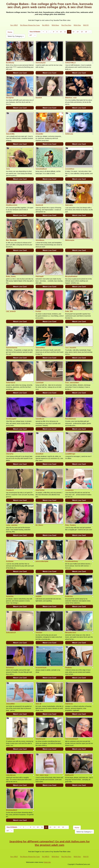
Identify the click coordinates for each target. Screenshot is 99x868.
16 (86, 32)
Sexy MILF (14, 25)
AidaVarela (69, 704)
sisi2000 (38, 596)
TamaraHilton (40, 348)
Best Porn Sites (66, 25)
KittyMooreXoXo (11, 205)
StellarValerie (10, 383)
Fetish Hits (47, 862)
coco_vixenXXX (70, 348)
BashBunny (10, 63)
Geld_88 (38, 704)
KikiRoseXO (69, 775)
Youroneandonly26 (71, 739)
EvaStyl (38, 311)
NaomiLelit (39, 205)
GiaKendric (69, 205)
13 (73, 32)
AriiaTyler (39, 632)
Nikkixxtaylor (69, 240)
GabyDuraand (40, 739)
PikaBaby (68, 667)
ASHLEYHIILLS (70, 63)
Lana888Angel (70, 454)
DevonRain (39, 454)
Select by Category (15, 36)
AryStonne (9, 561)
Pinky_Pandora (70, 525)
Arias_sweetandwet (72, 383)
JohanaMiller (10, 704)
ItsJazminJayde (41, 667)
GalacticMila (10, 134)
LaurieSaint (39, 383)
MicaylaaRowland (71, 276)
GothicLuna (69, 134)
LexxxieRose (69, 169)
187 (30, 35)
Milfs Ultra (77, 25)
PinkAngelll (39, 276)
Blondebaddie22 (11, 810)
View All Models (35, 32)
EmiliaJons (69, 596)
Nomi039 (39, 98)
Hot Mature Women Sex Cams (30, 25)
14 (77, 32)
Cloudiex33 (10, 490)
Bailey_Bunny (11, 276)
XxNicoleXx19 (11, 632)
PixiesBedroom (70, 419)
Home (10, 32)
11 (65, 32)
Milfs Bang (55, 25)
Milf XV (86, 25)
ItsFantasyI (10, 667)
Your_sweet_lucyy (42, 775)
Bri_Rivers (39, 525)
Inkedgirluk (10, 98)
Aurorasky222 (41, 63)
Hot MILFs (45, 25)
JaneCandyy (10, 739)
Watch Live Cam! (20, 73)
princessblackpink (42, 561)
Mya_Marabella (11, 240)
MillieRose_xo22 (71, 98)
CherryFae (9, 454)
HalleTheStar (40, 490)
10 (61, 32)
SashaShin (9, 596)
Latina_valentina (11, 525)
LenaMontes (69, 490)
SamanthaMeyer (41, 169)
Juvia (8, 169)
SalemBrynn (40, 419)
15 (82, 32)
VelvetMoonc (40, 240)
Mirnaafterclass (70, 632)
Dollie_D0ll (69, 311)
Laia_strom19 (11, 311)
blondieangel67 (11, 419)
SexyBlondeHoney (71, 561)
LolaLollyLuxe (11, 775)
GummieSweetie (11, 348)
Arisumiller (39, 134)
